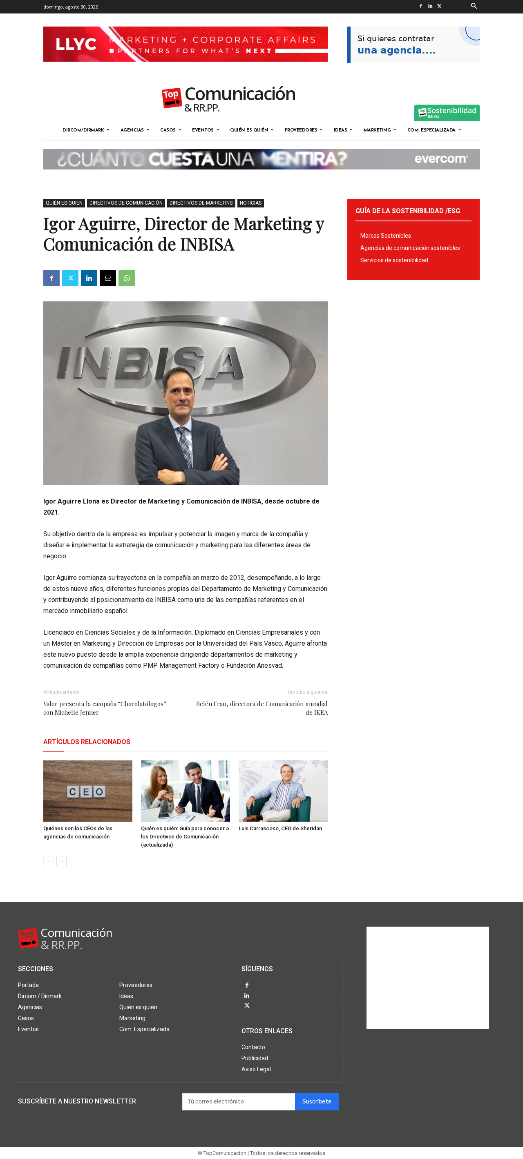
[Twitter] (439, 6)
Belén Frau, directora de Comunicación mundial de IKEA (262, 708)
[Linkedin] (430, 6)
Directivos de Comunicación (126, 203)
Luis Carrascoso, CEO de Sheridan (280, 828)
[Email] (108, 278)
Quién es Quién (64, 203)
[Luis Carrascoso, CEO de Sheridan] (283, 791)
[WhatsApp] (126, 278)
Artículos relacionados (86, 742)
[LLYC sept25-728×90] (185, 68)
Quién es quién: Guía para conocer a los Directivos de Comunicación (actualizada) (185, 836)
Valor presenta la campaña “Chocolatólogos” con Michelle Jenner (104, 708)
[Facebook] (420, 6)
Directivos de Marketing (201, 203)
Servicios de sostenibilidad (394, 260)
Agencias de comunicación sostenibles (410, 248)
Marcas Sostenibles (385, 235)
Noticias (251, 203)
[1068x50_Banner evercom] (261, 176)
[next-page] (61, 861)
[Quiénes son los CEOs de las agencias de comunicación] (87, 791)
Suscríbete (316, 1101)
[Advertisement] (428, 978)
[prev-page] (48, 861)
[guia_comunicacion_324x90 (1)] (413, 70)
